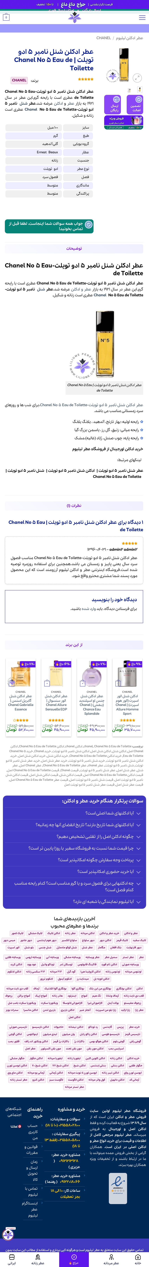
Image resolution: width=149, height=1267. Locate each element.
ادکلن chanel (73, 746)
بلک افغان (115, 947)
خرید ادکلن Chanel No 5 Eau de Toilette (95, 756)
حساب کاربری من (33, 1131)
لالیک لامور (17, 933)
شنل (24, 103)
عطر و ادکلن (81, 289)
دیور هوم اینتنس (46, 940)
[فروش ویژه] (74, 1259)
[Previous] (137, 64)
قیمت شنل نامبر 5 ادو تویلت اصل (91, 780)
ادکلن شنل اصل (101, 751)
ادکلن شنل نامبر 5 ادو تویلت (70, 751)
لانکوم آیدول (65, 979)
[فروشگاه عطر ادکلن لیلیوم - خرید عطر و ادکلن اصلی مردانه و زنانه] (74, 17)
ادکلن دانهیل (117, 1080)
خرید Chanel (42, 751)
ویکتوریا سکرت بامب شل (22, 1003)
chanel (88, 746)
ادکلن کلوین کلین (95, 1058)
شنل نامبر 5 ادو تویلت (119, 765)
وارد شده (89, 609)
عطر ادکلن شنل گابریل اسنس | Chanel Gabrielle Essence (20, 703)
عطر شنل (87, 947)
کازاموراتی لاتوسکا (72, 1003)
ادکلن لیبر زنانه (110, 1073)
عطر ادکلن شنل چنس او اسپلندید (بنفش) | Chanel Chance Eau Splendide (91, 705)
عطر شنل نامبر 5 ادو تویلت (97, 770)
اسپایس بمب (116, 1049)
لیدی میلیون (50, 1034)
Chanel (103, 38)
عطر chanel (95, 765)
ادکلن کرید (16, 964)
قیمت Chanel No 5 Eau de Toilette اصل (33, 770)
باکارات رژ (79, 1041)
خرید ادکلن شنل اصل (32, 756)
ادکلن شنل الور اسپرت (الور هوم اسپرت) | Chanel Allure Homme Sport (127, 705)
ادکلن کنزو (38, 1080)
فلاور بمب (13, 1041)
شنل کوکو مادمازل (66, 947)
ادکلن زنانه (116, 1058)
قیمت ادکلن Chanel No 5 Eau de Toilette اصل (113, 775)
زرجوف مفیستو (132, 1003)
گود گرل (71, 972)
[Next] (107, 64)
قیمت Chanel (70, 770)
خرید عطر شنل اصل (54, 761)
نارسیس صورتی (18, 1027)
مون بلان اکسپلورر (51, 1049)
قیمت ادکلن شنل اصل (43, 775)
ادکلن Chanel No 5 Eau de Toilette (41, 746)
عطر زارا (139, 1010)
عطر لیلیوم (122, 1111)
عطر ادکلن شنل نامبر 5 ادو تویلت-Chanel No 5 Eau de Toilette (91, 405)
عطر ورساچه (93, 957)
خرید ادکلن (134, 449)
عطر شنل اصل (126, 770)
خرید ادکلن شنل (57, 756)
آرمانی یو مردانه (36, 1073)
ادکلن (58, 103)
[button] (142, 17)
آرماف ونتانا (112, 996)
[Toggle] (138, 814)
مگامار (101, 947)
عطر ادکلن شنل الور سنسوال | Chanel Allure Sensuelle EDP (56, 703)
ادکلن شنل (119, 751)
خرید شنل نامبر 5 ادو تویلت (87, 761)
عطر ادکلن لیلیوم (129, 38)
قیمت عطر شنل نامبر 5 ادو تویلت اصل (89, 785)
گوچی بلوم (119, 1041)
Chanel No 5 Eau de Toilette (112, 746)
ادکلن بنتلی (117, 1066)
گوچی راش (135, 1041)
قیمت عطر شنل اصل (129, 785)
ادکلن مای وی (15, 1073)
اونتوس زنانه (113, 972)
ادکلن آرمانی (56, 1073)
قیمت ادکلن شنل (71, 775)
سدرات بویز (12, 1010)
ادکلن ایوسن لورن (17, 1066)
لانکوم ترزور (46, 979)
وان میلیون (68, 1034)
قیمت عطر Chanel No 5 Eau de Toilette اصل (39, 780)
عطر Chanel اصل (30, 765)
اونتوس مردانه (133, 972)
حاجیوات (58, 1027)
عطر (70, 103)
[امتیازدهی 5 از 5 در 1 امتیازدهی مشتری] (69, 79)
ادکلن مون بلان (95, 1049)
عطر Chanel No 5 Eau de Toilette (65, 765)
